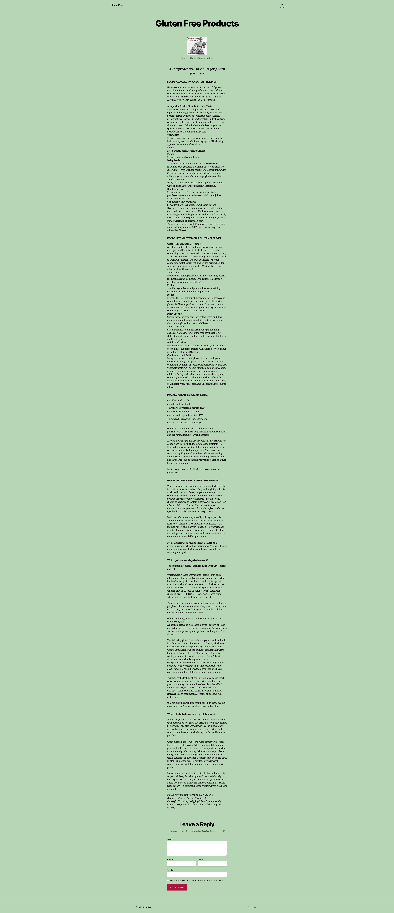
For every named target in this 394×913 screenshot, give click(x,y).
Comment (171, 839)
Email (200, 860)
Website (170, 870)
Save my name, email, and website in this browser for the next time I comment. (196, 880)
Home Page (117, 5)
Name (170, 860)
